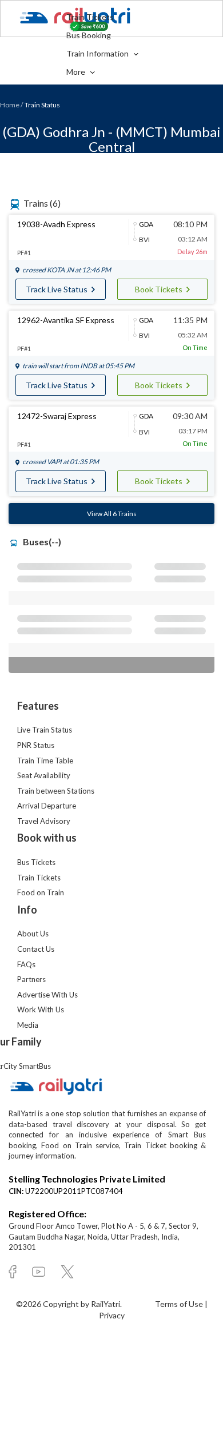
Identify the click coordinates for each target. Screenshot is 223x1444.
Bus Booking (88, 35)
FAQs (26, 964)
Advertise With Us (47, 994)
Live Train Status (44, 729)
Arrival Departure (46, 805)
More (76, 72)
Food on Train (40, 892)
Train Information (98, 53)
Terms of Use (180, 1304)
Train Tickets (90, 17)
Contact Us (35, 949)
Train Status (42, 104)
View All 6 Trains (112, 513)
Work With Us (40, 1009)
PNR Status (35, 745)
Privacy (112, 1315)
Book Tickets (159, 289)
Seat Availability (43, 775)
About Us (33, 933)
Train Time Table (45, 760)
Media (27, 1024)
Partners (31, 979)
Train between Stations (55, 790)
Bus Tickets (36, 862)
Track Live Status (57, 289)
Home (9, 104)
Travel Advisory (43, 821)
